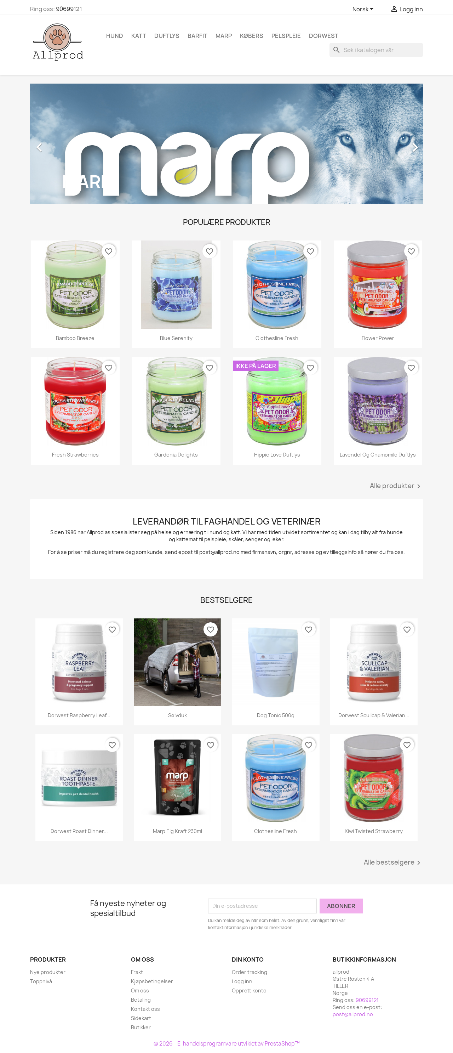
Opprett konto (249, 990)
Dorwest (323, 36)
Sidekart (141, 1018)
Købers (251, 36)
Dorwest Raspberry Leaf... (79, 715)
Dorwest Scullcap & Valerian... (373, 715)
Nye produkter (47, 972)
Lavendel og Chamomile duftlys (378, 454)
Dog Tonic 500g (275, 715)
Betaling (141, 999)
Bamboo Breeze (75, 338)
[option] (226, 144)
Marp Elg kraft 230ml (177, 831)
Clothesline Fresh (277, 338)
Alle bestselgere (393, 863)
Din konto (248, 959)
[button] (59, 144)
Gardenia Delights (176, 454)
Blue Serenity (176, 338)
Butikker (141, 1027)
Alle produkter (396, 486)
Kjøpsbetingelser (152, 981)
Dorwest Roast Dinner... (79, 831)
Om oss (140, 990)
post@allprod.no (353, 1014)
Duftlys (166, 36)
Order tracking (249, 972)
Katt (138, 36)
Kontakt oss (145, 1009)
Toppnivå (41, 981)
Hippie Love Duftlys (277, 454)
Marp (224, 36)
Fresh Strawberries (75, 454)
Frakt (137, 972)
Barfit (197, 36)
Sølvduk (177, 715)
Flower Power (378, 338)
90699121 (69, 9)
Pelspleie (286, 36)
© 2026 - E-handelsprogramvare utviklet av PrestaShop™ (227, 1043)
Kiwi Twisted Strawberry (374, 831)
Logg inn (242, 981)
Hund (114, 36)
